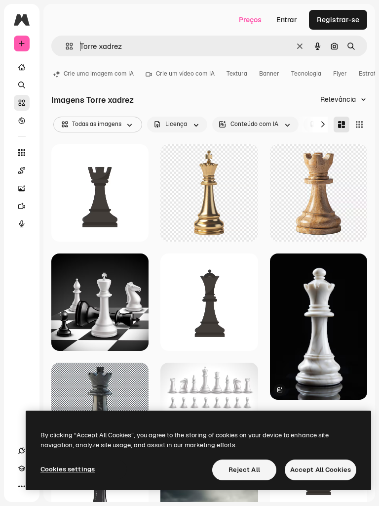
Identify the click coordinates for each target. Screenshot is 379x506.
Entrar (286, 19)
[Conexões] (22, 451)
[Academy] (22, 468)
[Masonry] (341, 124)
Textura (237, 74)
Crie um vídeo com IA (185, 74)
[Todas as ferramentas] (22, 153)
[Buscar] (22, 85)
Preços (250, 19)
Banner (269, 74)
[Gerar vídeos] (22, 206)
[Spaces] (22, 170)
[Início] (22, 67)
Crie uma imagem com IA (99, 74)
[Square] (359, 124)
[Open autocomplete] (65, 46)
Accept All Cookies (320, 469)
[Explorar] (22, 120)
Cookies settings (67, 469)
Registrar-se (338, 19)
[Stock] (22, 103)
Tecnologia (306, 74)
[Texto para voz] (22, 224)
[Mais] (22, 486)
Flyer (340, 74)
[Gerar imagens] (22, 188)
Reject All (244, 469)
